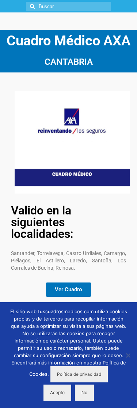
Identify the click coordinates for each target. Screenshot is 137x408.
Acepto (57, 392)
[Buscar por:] (68, 6)
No (84, 392)
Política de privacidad (79, 374)
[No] (128, 355)
